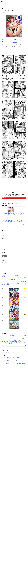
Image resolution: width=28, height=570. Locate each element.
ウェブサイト (3, 252)
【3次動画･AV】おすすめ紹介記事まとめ (16, 357)
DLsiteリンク (15, 42)
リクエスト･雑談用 (9, 352)
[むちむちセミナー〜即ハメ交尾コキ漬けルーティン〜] (14, 310)
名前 (2, 246)
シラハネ (25, 224)
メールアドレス (3, 249)
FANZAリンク (15, 41)
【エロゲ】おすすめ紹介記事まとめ (14, 360)
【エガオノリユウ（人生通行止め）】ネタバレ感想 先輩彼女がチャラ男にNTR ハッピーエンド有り (11, 341)
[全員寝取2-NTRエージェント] (14, 292)
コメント (3, 238)
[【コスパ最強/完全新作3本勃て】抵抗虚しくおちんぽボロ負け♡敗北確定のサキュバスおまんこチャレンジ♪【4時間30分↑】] (14, 318)
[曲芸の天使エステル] (14, 327)
